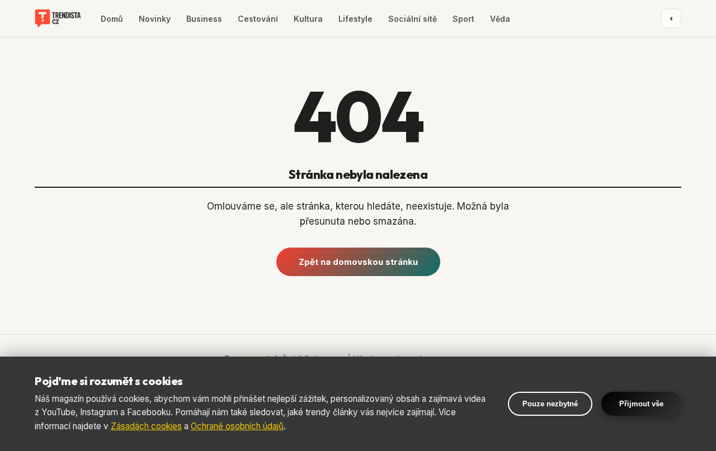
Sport (463, 18)
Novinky (155, 18)
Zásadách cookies (146, 426)
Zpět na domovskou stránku (358, 262)
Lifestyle (355, 18)
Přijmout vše (641, 404)
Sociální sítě (412, 18)
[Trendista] (58, 18)
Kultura (308, 18)
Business (204, 18)
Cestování (258, 18)
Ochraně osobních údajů (237, 426)
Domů (112, 18)
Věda (500, 18)
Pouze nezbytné (550, 404)
